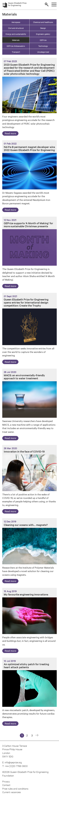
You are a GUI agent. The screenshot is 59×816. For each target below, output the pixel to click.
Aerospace (15, 22)
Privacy (6, 781)
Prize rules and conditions (15, 788)
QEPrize (43, 40)
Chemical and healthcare (43, 22)
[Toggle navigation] (54, 4)
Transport (16, 51)
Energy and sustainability (16, 34)
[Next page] (37, 735)
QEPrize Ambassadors (16, 46)
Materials (16, 40)
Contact (6, 784)
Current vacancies (11, 792)
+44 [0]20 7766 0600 (16, 765)
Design (43, 28)
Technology (43, 46)
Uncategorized (43, 51)
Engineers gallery (43, 34)
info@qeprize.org (13, 762)
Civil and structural (16, 28)
